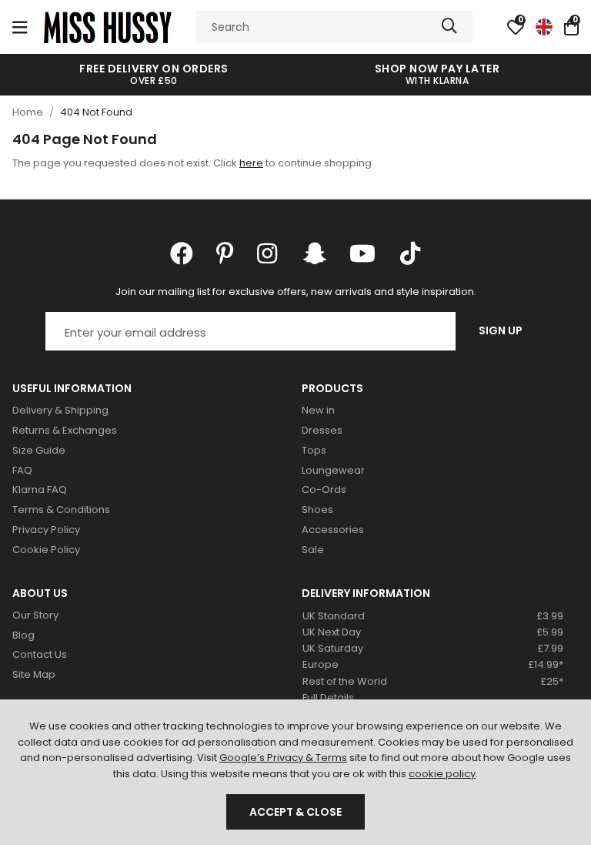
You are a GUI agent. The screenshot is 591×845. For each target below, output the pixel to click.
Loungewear (333, 470)
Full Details (328, 697)
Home (27, 112)
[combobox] (334, 27)
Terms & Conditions (61, 509)
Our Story (35, 615)
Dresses (322, 430)
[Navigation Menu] (19, 26)
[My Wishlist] (515, 26)
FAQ (22, 470)
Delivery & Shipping (60, 410)
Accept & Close (295, 812)
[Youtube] (362, 253)
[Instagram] (268, 253)
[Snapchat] (314, 253)
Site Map (33, 674)
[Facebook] (181, 253)
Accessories (333, 529)
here (251, 163)
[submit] (449, 27)
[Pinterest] (225, 253)
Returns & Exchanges (64, 430)
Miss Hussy (107, 27)
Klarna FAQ (39, 489)
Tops (314, 450)
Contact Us (39, 654)
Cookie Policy (46, 549)
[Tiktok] (410, 253)
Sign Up (501, 330)
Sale (313, 549)
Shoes (317, 509)
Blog (23, 635)
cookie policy (442, 773)
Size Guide (38, 450)
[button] (571, 26)
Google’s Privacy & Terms (283, 757)
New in (318, 410)
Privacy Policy (46, 529)
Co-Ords (324, 489)
